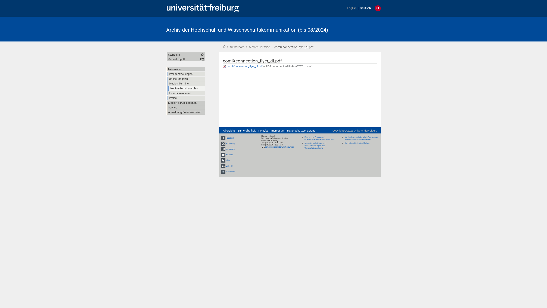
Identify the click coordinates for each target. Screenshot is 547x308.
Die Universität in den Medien (357, 143)
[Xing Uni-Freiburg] (223, 160)
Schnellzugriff (176, 59)
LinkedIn (229, 166)
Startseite (224, 46)
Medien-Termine (259, 47)
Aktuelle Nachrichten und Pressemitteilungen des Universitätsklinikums (315, 145)
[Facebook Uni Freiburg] (223, 138)
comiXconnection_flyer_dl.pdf (244, 66)
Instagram (230, 149)
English (352, 8)
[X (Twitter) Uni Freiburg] (223, 143)
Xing (228, 160)
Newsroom (237, 47)
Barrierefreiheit (247, 130)
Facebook (230, 138)
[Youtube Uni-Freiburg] (223, 155)
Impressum (277, 130)
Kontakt (263, 130)
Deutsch (365, 8)
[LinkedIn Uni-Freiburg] (223, 166)
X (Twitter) (230, 143)
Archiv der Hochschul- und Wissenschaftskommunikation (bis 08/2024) (247, 30)
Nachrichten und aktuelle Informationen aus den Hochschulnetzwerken (361, 138)
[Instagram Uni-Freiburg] (223, 149)
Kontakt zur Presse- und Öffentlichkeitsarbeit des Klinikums (319, 138)
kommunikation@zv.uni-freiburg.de (279, 147)
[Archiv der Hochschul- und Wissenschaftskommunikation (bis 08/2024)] (360, 29)
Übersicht (229, 130)
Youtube (229, 155)
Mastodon (230, 171)
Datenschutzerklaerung (301, 130)
